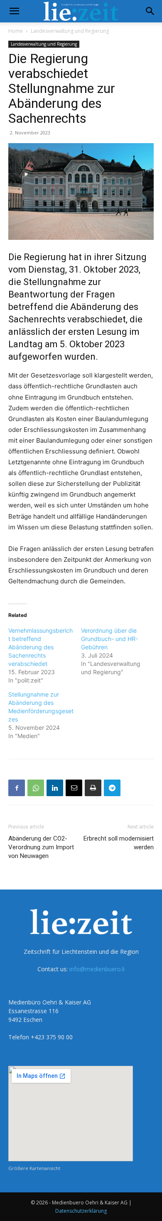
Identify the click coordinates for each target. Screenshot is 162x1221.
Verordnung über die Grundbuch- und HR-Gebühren (109, 639)
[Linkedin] (55, 788)
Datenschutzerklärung (81, 1210)
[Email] (74, 788)
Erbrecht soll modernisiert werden (118, 843)
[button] (14, 11)
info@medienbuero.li (97, 969)
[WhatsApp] (35, 788)
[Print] (93, 788)
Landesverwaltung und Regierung (70, 30)
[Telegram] (112, 788)
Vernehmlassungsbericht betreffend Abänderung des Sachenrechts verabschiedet (40, 647)
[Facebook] (16, 788)
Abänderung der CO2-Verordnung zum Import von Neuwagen (41, 847)
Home (15, 30)
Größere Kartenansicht (34, 1168)
